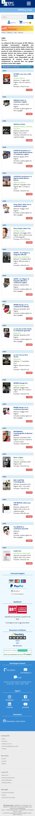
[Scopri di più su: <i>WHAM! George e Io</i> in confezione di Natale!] (7, 309)
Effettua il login (26, 10)
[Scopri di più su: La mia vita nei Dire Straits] (7, 359)
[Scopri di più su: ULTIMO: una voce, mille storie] (7, 78)
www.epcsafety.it (6, 782)
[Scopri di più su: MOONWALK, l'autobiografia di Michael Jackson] (7, 436)
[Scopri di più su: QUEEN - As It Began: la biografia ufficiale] (7, 257)
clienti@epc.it (25, 672)
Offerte (4, 763)
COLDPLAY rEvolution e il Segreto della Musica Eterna (23, 178)
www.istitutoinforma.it (8, 778)
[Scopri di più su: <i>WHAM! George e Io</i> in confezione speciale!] (7, 411)
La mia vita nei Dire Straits (21, 356)
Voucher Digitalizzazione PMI (10, 746)
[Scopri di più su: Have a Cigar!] (7, 462)
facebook (25, 700)
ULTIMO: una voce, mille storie (22, 75)
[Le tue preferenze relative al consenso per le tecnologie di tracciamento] (3, 2)
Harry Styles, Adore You (22, 228)
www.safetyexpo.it (7, 780)
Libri (15, 33)
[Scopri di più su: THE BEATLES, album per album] (7, 507)
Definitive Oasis (19, 124)
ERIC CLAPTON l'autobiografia (19, 481)
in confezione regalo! (20, 101)
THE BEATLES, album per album (22, 504)
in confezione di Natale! (21, 306)
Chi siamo (4, 741)
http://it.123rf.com (17, 814)
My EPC (13, 23)
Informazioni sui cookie (8, 797)
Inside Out (17, 551)
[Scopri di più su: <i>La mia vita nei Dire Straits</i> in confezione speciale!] (7, 333)
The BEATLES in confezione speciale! (21, 528)
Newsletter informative (15, 721)
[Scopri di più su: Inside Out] (7, 555)
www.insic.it (5, 775)
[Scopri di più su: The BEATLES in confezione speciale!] (7, 531)
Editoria (9, 33)
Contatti (4, 749)
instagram (9, 700)
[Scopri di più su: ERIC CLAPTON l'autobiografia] (7, 485)
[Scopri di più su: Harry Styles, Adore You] (7, 233)
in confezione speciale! (23, 330)
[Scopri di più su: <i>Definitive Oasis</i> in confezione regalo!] (7, 103)
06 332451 (11, 670)
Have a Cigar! (18, 457)
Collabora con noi (7, 744)
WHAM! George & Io (21, 383)
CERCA (30, 17)
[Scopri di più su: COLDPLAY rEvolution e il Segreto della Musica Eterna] (7, 181)
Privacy (4, 795)
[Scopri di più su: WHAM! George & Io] (7, 388)
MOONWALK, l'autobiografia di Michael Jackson (23, 433)
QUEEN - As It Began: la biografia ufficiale (22, 254)
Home (3, 33)
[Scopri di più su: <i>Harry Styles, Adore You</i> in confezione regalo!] (7, 208)
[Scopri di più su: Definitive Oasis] (7, 129)
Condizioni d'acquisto (8, 792)
